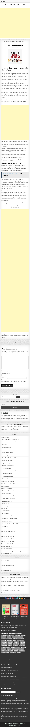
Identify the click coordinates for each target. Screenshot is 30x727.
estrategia (10, 642)
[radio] (11, 207)
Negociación (5, 463)
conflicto (9, 637)
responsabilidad (20, 649)
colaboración (4, 635)
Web (2, 377)
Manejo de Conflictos (7, 460)
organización (22, 645)
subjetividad (22, 651)
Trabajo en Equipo (6, 473)
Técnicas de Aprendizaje (7, 531)
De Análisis (4, 513)
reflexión (14, 649)
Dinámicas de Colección (6, 481)
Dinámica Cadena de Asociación (8, 676)
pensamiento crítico (6, 647)
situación (16, 651)
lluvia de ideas (16, 644)
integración (24, 334)
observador (20, 335)
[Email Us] (17, 598)
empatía (14, 640)
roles (12, 651)
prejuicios (4, 649)
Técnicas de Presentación (7, 541)
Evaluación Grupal (6, 521)
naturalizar (4, 645)
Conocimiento (5, 449)
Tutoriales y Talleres (6, 553)
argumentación (5, 633)
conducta (19, 334)
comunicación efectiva (11, 334)
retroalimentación (5, 651)
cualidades (15, 638)
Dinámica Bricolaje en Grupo (8, 682)
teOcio (2, 590)
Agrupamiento (5, 510)
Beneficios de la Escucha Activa (8, 661)
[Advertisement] (15, 23)
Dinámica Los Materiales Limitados (9, 664)
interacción (4, 335)
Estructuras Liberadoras (7, 483)
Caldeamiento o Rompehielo (8, 442)
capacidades (19, 633)
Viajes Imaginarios (6, 476)
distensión (4, 640)
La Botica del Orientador (7, 587)
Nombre (3, 370)
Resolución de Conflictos (7, 529)
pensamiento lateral (15, 647)
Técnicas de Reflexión (6, 543)
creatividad (4, 638)
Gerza (2, 592)
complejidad (17, 635)
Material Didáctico (5, 488)
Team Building (8, 41)
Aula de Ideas (4, 585)
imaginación (16, 642)
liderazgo (9, 335)
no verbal (14, 335)
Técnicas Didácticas (5, 546)
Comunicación (5, 447)
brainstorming (12, 633)
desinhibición (21, 638)
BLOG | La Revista (5, 560)
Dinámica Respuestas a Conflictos (9, 684)
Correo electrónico (6, 373)
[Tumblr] (15, 598)
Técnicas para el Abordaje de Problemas (10, 551)
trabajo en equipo (5, 652)
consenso (14, 637)
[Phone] (20, 598)
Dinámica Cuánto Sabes (6, 667)
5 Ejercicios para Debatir (7, 673)
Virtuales (4, 478)
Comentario (4, 355)
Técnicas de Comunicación (16, 41)
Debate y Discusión (6, 452)
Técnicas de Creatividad (6, 536)
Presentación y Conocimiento (9, 523)
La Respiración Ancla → (24, 342)
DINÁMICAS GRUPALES (15, 4)
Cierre (3, 444)
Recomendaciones (6, 501)
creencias (10, 638)
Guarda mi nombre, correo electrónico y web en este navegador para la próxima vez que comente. (13, 382)
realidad (9, 649)
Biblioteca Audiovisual (7, 490)
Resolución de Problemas (8, 470)
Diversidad (4, 455)
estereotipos (4, 642)
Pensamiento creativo (7, 465)
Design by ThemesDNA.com (15, 725)
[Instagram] (10, 598)
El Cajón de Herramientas (7, 577)
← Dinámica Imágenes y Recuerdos (8, 342)
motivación (22, 644)
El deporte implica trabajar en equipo (10, 679)
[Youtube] (13, 598)
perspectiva (23, 647)
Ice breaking (4, 486)
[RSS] (22, 598)
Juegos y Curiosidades (7, 498)
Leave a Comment (15, 47)
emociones (9, 640)
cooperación (20, 637)
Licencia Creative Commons (18, 415)
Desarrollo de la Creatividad (8, 518)
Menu (4, 1)
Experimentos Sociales (6, 568)
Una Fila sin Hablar (15, 45)
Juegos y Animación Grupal (7, 565)
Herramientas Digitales (7, 495)
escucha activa (20, 640)
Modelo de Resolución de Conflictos (9, 670)
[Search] (24, 598)
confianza (4, 637)
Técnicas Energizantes (6, 548)
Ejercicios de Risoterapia (8, 457)
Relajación (4, 526)
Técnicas (3, 508)
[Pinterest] (8, 598)
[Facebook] (6, 598)
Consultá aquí (15, 627)
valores (18, 652)
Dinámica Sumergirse (6, 659)
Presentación (5, 468)
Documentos (5, 493)
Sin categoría (4, 503)
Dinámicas (3, 437)
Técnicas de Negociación (7, 538)
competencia (11, 635)
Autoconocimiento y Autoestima (9, 439)
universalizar (13, 652)
